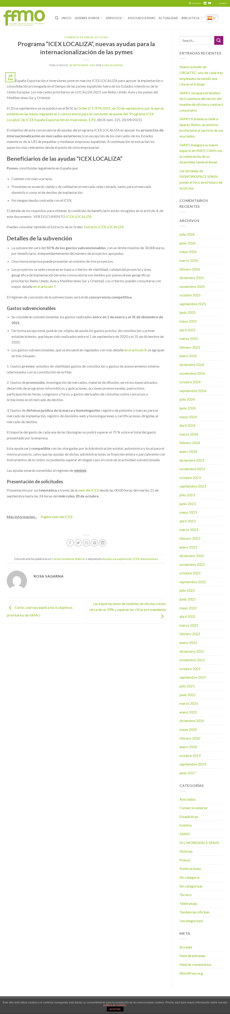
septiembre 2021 (192, 677)
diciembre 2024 (191, 364)
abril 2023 (187, 521)
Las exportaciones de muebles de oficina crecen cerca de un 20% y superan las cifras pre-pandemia (127, 606)
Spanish (212, 18)
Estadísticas (188, 816)
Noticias (101, 37)
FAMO (184, 834)
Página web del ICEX (57, 517)
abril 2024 (187, 425)
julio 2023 (187, 495)
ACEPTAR (115, 1009)
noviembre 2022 (192, 564)
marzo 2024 (188, 434)
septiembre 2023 (192, 486)
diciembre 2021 (191, 651)
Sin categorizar (191, 886)
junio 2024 (187, 408)
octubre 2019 (190, 755)
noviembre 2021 (192, 660)
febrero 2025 (189, 347)
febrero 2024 (189, 442)
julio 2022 (187, 590)
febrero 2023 (189, 538)
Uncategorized (191, 921)
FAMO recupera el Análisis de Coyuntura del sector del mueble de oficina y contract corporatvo (201, 101)
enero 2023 (188, 547)
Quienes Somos (87, 18)
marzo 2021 (188, 703)
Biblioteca (190, 18)
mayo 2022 (188, 608)
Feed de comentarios (195, 964)
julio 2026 (187, 234)
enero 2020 (188, 747)
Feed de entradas (192, 955)
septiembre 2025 (192, 304)
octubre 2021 (190, 668)
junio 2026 (187, 243)
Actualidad (168, 18)
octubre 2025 (190, 295)
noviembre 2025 (192, 286)
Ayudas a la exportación (117, 559)
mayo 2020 (188, 729)
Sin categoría (189, 877)
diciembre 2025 (191, 278)
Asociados (187, 799)
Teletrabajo (188, 903)
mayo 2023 (188, 512)
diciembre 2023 (191, 460)
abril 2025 (187, 330)
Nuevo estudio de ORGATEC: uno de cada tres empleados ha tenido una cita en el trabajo (201, 75)
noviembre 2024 (192, 373)
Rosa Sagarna (112, 65)
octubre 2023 (190, 477)
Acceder (185, 947)
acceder (223, 3)
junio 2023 (187, 503)
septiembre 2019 (192, 764)
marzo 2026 (188, 260)
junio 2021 (187, 695)
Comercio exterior (78, 37)
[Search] (56, 18)
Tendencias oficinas (194, 912)
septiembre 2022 (192, 582)
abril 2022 (187, 616)
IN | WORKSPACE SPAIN (199, 842)
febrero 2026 (189, 269)
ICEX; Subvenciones (145, 559)
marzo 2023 (188, 529)
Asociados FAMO (141, 18)
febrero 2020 (189, 738)
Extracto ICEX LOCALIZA (104, 227)
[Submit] (218, 40)
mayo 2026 (188, 251)
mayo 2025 (188, 321)
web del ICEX (88, 490)
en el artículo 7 (44, 286)
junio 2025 (187, 312)
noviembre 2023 (192, 469)
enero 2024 (188, 451)
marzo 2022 (188, 625)
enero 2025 (188, 356)
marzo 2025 (188, 338)
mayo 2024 (188, 417)
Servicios (114, 18)
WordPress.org (191, 973)
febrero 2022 (189, 634)
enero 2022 (188, 642)
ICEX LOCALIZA (78, 216)
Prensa (184, 860)
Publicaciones (190, 868)
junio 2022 (187, 599)
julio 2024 (187, 399)
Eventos (185, 825)
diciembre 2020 (191, 720)
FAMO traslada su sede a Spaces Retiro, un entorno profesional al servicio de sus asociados (201, 127)
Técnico (185, 894)
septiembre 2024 (192, 390)
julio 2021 (187, 686)
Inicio (66, 18)
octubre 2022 (190, 573)
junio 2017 (187, 773)
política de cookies (114, 1005)
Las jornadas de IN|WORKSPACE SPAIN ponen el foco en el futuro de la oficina (201, 179)
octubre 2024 (190, 382)
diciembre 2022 (191, 555)
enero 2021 (188, 712)
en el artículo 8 (135, 350)
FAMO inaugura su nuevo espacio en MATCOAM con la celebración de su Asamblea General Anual (200, 153)
